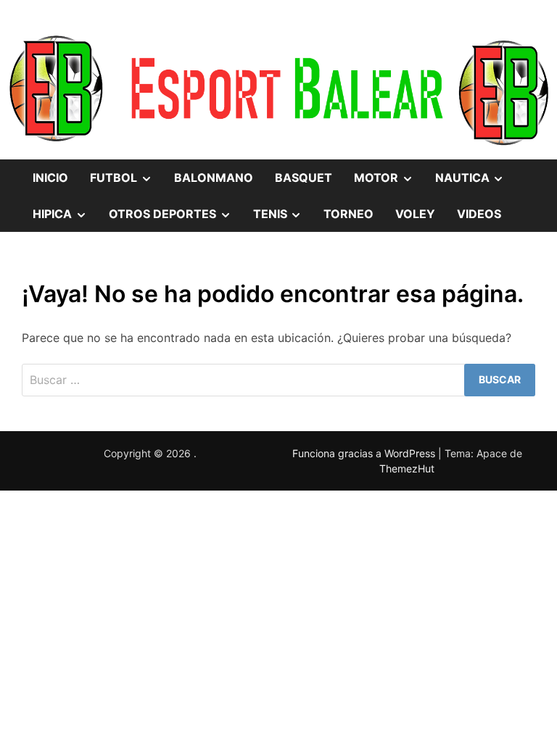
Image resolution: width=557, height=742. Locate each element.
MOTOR (389, 183)
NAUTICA (475, 183)
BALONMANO (213, 177)
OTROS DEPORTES (175, 219)
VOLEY (415, 214)
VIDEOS (479, 214)
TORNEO (348, 214)
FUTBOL (126, 183)
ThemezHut (406, 468)
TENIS (283, 219)
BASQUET (303, 177)
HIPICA (65, 219)
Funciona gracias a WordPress (365, 453)
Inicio (50, 177)
